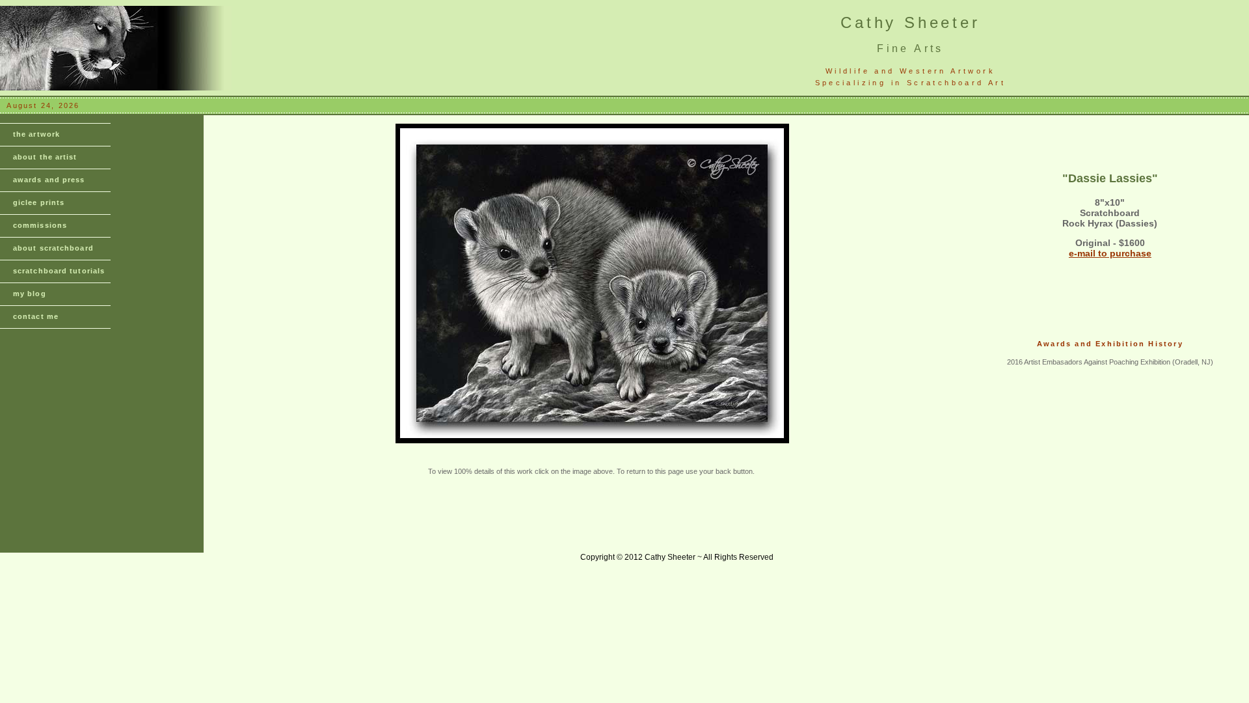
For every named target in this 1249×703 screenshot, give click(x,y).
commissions (40, 225)
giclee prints (38, 202)
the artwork (36, 134)
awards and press (49, 180)
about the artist (45, 157)
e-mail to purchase (1110, 253)
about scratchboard (53, 248)
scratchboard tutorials (59, 271)
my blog (29, 293)
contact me (36, 316)
